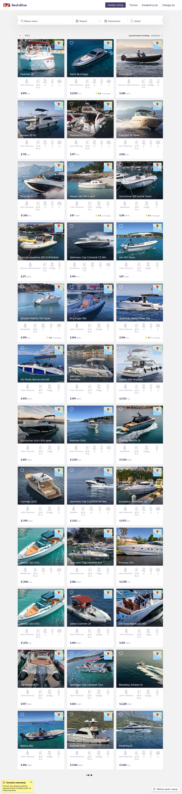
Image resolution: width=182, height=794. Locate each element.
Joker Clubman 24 (80, 623)
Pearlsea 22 (125, 74)
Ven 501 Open (127, 257)
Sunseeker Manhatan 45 (133, 501)
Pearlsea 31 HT (28, 196)
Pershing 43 (125, 745)
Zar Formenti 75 (29, 684)
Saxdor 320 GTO (29, 562)
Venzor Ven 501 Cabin (82, 196)
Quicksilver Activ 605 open (35, 440)
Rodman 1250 (77, 745)
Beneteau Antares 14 (131, 684)
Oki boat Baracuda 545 (132, 623)
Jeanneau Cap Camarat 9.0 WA (88, 501)
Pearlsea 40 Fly (78, 135)
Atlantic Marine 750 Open (35, 318)
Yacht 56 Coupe (79, 74)
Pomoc (134, 5)
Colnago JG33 (28, 501)
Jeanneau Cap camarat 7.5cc (86, 684)
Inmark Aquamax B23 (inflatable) (39, 257)
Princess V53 (126, 562)
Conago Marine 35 (129, 440)
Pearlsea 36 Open (129, 135)
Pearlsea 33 (27, 74)
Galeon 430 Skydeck (131, 379)
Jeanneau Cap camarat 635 (86, 562)
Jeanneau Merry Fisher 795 (134, 318)
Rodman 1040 (78, 440)
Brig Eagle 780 (78, 318)
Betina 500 (26, 745)
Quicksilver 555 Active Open (135, 196)
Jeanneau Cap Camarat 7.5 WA (88, 257)
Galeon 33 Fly (28, 135)
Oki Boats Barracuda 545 (34, 379)
